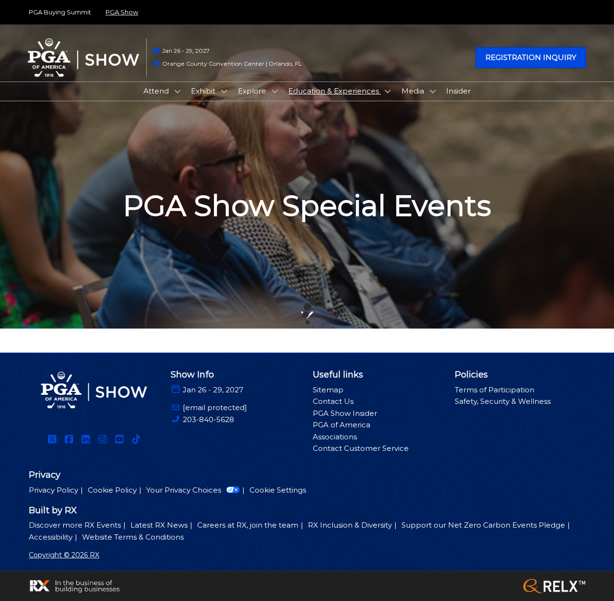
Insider (458, 90)
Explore (253, 90)
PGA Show (122, 12)
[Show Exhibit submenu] (224, 91)
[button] (530, 57)
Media (413, 90)
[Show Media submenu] (432, 91)
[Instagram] (102, 439)
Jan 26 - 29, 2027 (186, 50)
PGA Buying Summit (60, 12)
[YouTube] (119, 439)
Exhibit (204, 90)
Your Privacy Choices (183, 490)
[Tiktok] (136, 439)
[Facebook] (69, 439)
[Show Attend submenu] (177, 91)
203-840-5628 (208, 419)
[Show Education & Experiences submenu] (387, 91)
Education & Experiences (334, 90)
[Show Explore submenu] (275, 91)
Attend (157, 90)
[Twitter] (52, 439)
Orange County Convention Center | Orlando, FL (232, 63)
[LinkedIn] (86, 439)
